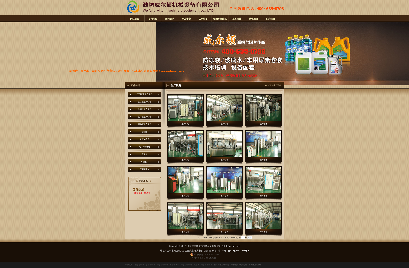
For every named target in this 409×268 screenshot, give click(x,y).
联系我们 (270, 19)
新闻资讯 (169, 19)
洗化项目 (253, 19)
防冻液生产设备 (144, 102)
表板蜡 (144, 154)
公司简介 (152, 19)
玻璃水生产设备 (144, 109)
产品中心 (186, 19)
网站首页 (134, 19)
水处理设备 (150, 265)
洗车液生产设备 (144, 117)
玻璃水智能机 (220, 19)
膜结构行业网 (255, 265)
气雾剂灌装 (144, 169)
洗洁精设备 (139, 265)
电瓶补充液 (144, 139)
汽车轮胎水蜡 (144, 147)
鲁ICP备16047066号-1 (238, 250)
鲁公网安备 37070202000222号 (206, 254)
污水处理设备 (162, 265)
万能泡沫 (144, 162)
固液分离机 (174, 265)
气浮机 (196, 265)
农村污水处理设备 (221, 265)
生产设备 (203, 19)
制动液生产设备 (144, 124)
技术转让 (236, 19)
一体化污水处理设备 (239, 265)
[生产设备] (185, 108)
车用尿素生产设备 (144, 94)
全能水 (144, 132)
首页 (269, 85)
